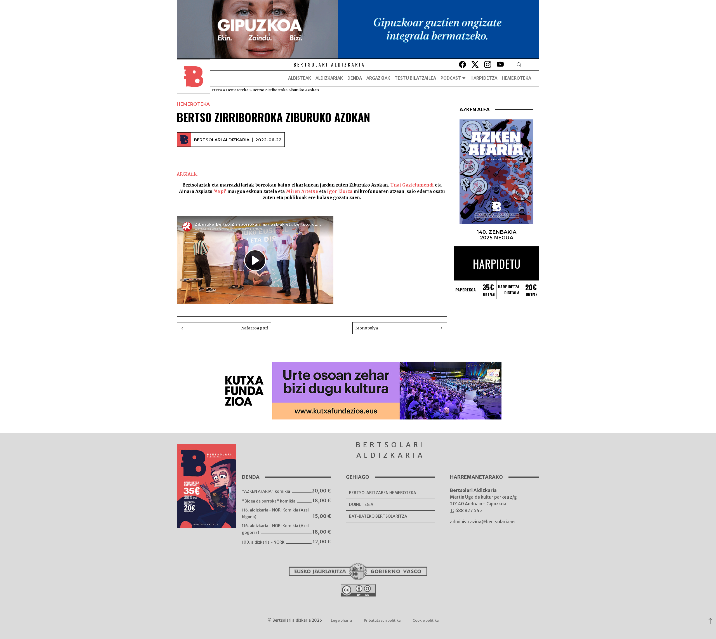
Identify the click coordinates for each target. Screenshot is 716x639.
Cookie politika (426, 620)
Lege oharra (341, 620)
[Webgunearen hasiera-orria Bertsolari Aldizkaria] (193, 78)
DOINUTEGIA (361, 504)
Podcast (451, 78)
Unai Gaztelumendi (412, 185)
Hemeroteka (516, 78)
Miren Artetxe (302, 191)
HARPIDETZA (483, 78)
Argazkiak (378, 78)
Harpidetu (496, 263)
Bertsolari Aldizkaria (221, 140)
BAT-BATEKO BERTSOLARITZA (378, 516)
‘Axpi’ (220, 191)
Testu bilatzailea (415, 78)
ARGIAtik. (187, 174)
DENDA (354, 78)
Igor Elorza (339, 191)
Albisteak (299, 78)
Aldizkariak (329, 78)
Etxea (217, 90)
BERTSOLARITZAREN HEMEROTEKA (382, 492)
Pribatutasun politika (382, 620)
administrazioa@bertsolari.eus (482, 521)
